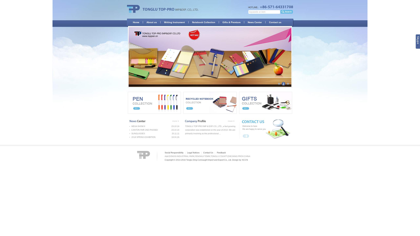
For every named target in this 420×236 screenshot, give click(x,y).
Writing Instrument (174, 22)
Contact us (275, 22)
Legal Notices (193, 153)
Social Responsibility (174, 153)
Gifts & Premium (231, 22)
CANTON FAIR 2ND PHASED (144, 130)
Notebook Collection (203, 22)
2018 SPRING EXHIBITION (143, 137)
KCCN (245, 160)
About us (152, 22)
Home (136, 22)
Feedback (221, 153)
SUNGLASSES (138, 133)
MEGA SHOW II (138, 126)
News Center (255, 22)
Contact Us (208, 153)
